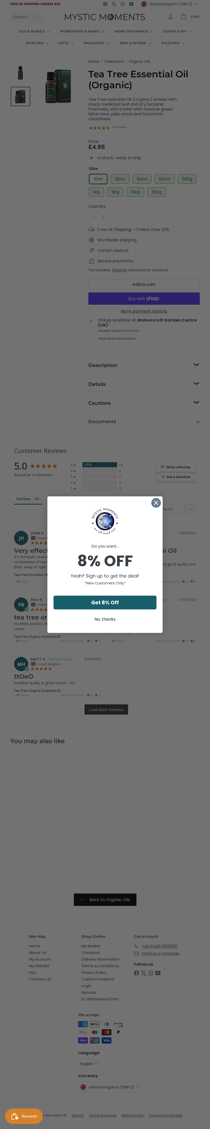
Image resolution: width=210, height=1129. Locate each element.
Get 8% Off (105, 602)
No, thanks (105, 619)
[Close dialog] (156, 502)
